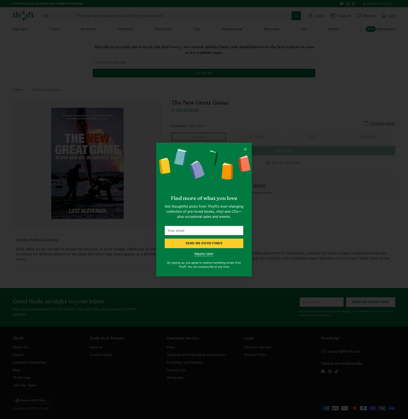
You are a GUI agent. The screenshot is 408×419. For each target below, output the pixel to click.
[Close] (245, 149)
